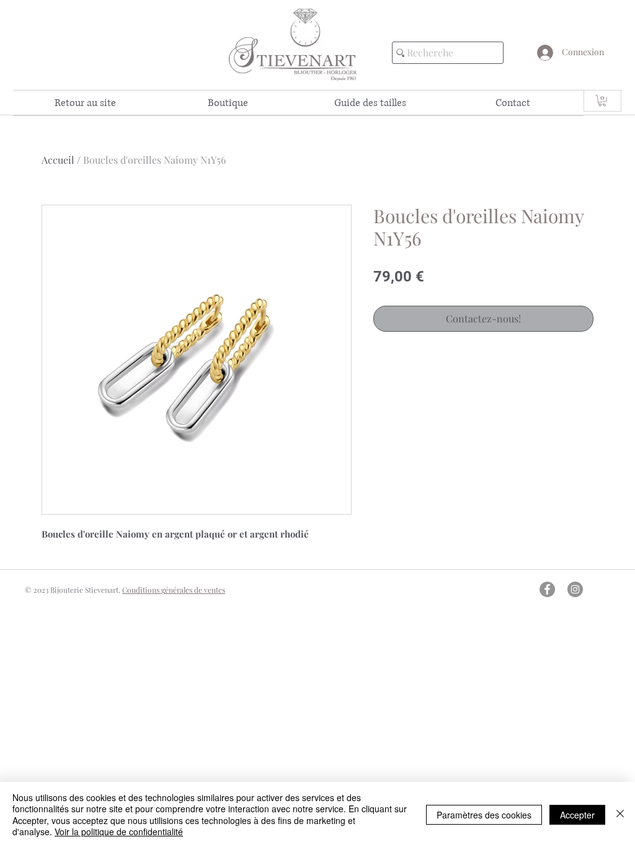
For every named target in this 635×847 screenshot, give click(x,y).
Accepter (577, 815)
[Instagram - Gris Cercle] (575, 589)
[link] (602, 100)
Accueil (58, 159)
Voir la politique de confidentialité (119, 831)
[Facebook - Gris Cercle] (547, 589)
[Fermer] (620, 814)
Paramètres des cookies (484, 815)
